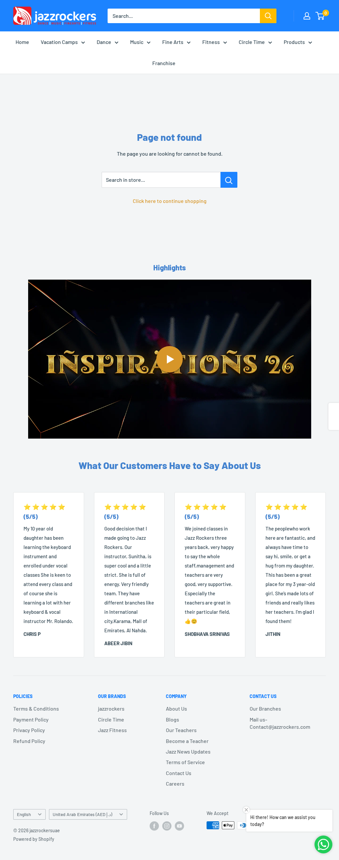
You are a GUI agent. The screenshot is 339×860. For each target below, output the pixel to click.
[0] (320, 16)
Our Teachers (181, 730)
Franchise (163, 63)
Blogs (172, 719)
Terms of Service (185, 762)
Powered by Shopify (33, 839)
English (24, 814)
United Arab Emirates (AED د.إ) (82, 814)
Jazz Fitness (112, 730)
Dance (104, 42)
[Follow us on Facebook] (154, 826)
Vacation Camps (59, 42)
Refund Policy (29, 741)
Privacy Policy (29, 730)
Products (294, 42)
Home (22, 42)
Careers (175, 783)
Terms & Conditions (36, 708)
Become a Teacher (187, 741)
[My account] (307, 16)
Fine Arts (172, 42)
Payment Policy (31, 719)
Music (136, 42)
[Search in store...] (228, 180)
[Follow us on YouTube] (179, 826)
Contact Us (178, 773)
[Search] (268, 16)
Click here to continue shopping (170, 201)
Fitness (211, 42)
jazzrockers (111, 708)
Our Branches (265, 708)
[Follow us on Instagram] (166, 826)
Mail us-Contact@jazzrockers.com (280, 723)
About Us (176, 708)
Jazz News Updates (188, 751)
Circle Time (252, 42)
